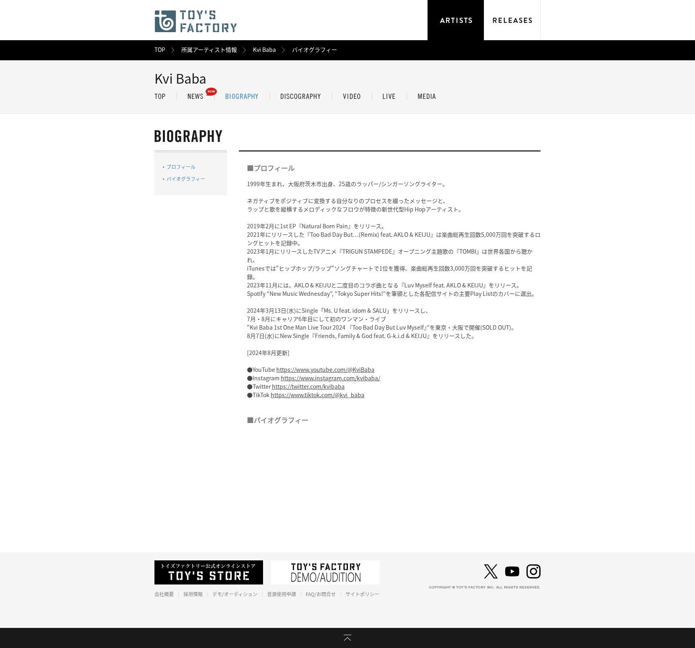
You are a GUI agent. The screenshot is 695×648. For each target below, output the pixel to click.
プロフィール (181, 166)
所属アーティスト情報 (209, 50)
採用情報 (193, 594)
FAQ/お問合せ (321, 594)
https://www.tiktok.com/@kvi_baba (317, 395)
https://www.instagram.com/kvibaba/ (330, 378)
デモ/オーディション (234, 594)
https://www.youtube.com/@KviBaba (325, 370)
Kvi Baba (264, 50)
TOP (159, 50)
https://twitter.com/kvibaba (308, 387)
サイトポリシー (362, 594)
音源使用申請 (281, 594)
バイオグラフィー (186, 178)
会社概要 (164, 594)
